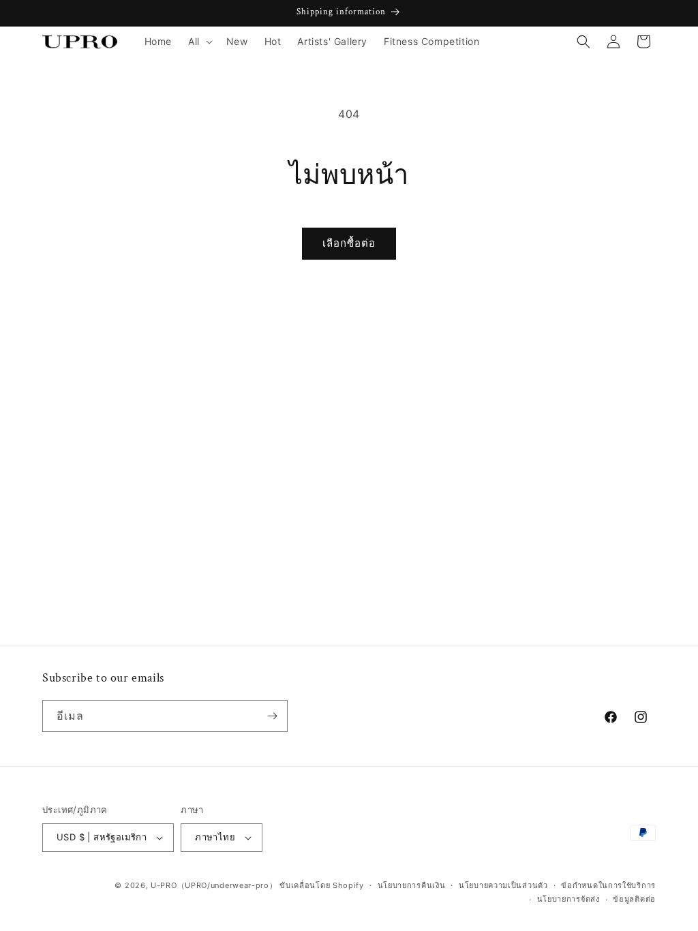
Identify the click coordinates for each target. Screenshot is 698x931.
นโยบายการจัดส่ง (568, 899)
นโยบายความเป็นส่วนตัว (503, 885)
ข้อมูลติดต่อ (634, 899)
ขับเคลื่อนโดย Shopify (321, 885)
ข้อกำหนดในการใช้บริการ (608, 885)
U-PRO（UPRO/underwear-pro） (214, 885)
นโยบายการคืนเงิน (412, 885)
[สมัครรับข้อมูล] (272, 716)
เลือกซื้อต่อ (349, 242)
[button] (199, 41)
